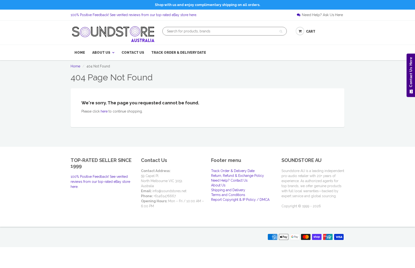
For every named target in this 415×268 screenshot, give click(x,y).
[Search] (280, 31)
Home (79, 52)
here (104, 111)
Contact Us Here (411, 73)
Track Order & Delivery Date (178, 52)
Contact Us (133, 52)
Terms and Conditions (228, 195)
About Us (101, 52)
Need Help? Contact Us (229, 180)
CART (310, 31)
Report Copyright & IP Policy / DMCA (240, 200)
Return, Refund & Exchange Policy (237, 176)
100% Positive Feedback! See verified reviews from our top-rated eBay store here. (134, 15)
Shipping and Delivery (228, 190)
